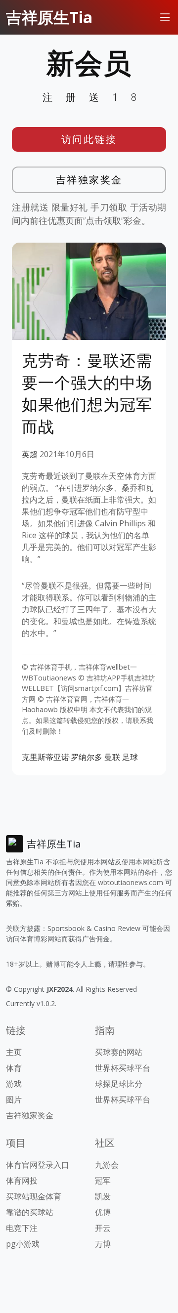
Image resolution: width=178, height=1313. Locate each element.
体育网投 (22, 1180)
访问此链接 (89, 139)
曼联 (112, 757)
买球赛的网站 (118, 1052)
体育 (14, 1067)
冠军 (103, 1180)
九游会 (107, 1164)
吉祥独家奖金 (89, 179)
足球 (130, 757)
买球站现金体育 (33, 1196)
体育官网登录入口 (37, 1164)
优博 (103, 1212)
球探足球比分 (118, 1083)
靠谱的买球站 (29, 1212)
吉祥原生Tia (49, 17)
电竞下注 (22, 1228)
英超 (30, 454)
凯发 (103, 1196)
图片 (14, 1099)
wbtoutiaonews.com (130, 882)
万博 (103, 1243)
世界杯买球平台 (122, 1067)
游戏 (14, 1083)
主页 (14, 1052)
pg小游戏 (23, 1243)
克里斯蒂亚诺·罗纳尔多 (62, 757)
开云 (103, 1228)
